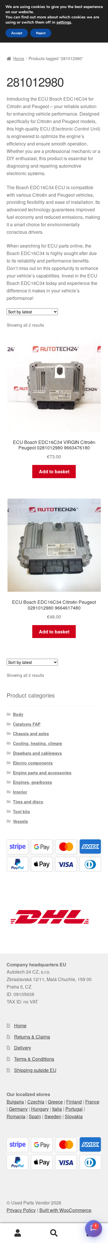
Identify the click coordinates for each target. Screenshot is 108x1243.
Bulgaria (15, 1101)
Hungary (40, 1109)
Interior (20, 792)
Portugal (74, 1109)
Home (18, 58)
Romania (16, 1116)
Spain (35, 1116)
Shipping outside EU (35, 1070)
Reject (41, 33)
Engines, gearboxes (32, 782)
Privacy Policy (21, 1210)
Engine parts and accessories (42, 772)
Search (54, 1233)
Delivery (22, 1047)
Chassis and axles (31, 733)
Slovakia (74, 1116)
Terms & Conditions (34, 1059)
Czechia (35, 1101)
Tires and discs (28, 802)
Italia (57, 1109)
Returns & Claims (32, 1036)
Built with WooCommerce (65, 1210)
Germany (18, 1109)
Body (18, 714)
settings (63, 22)
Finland (74, 1101)
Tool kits (21, 811)
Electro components (33, 763)
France (92, 1101)
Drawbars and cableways (37, 753)
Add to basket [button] (54, 471)
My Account (18, 1233)
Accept (16, 33)
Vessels (20, 821)
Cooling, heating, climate (37, 743)
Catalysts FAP (26, 724)
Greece (55, 1101)
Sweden (52, 1116)
